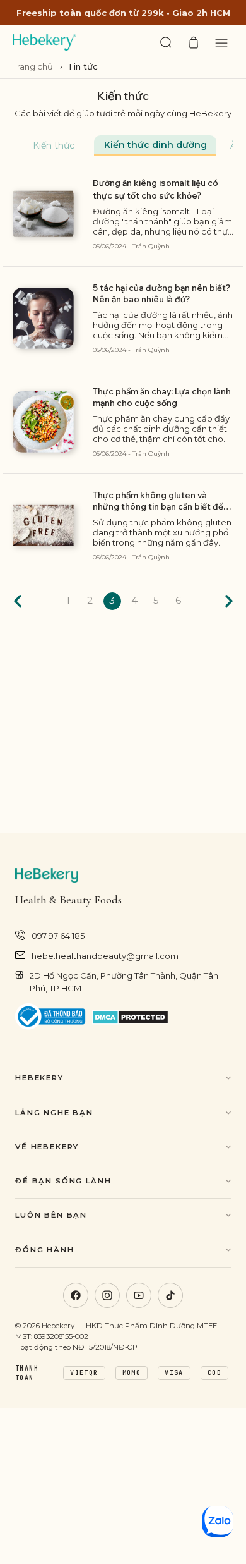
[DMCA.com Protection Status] (130, 1017)
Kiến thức (53, 145)
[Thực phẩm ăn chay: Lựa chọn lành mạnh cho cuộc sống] (43, 422)
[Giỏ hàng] (194, 42)
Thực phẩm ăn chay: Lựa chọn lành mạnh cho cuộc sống (162, 397)
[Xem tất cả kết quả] (166, 42)
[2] (18, 601)
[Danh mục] (221, 42)
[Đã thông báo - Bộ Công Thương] (50, 1016)
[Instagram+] (107, 1295)
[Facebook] (75, 1295)
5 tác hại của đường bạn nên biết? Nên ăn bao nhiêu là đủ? (161, 293)
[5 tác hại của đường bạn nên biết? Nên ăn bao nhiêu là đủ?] (43, 318)
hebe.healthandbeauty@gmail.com (105, 956)
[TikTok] (170, 1295)
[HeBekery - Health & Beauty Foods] (44, 42)
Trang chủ (34, 66)
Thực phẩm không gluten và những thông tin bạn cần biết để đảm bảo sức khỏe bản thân (158, 501)
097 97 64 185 (58, 936)
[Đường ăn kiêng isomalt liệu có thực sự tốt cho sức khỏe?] (43, 214)
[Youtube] (138, 1295)
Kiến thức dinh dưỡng (155, 144)
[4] (228, 601)
